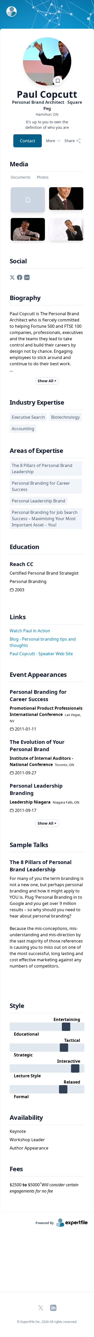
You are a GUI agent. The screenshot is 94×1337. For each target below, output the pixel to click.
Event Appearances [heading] (38, 674)
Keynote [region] (18, 1131)
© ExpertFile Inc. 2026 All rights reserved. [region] (47, 1322)
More (50, 140)
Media (19, 164)
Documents (21, 177)
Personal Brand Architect (47, 105)
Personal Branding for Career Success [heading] (38, 695)
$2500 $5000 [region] (44, 1188)
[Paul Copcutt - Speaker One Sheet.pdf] (28, 199)
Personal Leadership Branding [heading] (36, 789)
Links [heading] (18, 617)
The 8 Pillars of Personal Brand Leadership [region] (42, 469)
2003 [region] (19, 590)
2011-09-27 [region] (25, 773)
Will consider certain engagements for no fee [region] (44, 1188)
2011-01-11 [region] (25, 729)
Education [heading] (24, 547)
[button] (12, 277)
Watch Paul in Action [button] (30, 631)
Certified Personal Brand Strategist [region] (44, 573)
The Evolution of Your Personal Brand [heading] (37, 745)
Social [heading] (18, 261)
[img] (47, 1027)
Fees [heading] (16, 1169)
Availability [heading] (26, 1117)
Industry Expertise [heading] (37, 402)
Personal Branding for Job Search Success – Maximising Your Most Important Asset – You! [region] (45, 518)
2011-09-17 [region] (25, 810)
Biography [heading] (25, 298)
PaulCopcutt (47, 94)
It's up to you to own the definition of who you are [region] (47, 124)
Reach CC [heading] (21, 564)
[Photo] (66, 198)
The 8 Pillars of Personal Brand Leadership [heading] (41, 866)
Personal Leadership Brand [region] (38, 501)
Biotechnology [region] (65, 417)
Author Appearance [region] (29, 1148)
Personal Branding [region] (28, 581)
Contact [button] (27, 141)
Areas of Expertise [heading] (36, 450)
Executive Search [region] (28, 417)
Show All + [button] (47, 380)
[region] (47, 114)
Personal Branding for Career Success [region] (41, 486)
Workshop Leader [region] (27, 1139)
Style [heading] (17, 1005)
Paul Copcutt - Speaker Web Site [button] (41, 654)
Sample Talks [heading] (29, 845)
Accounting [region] (23, 429)
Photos (43, 177)
